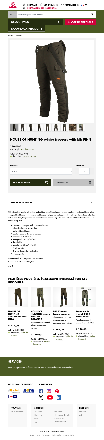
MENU (94, 5)
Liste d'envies (62, 182)
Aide (38, 435)
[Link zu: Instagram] (49, 391)
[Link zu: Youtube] (50, 397)
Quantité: (79, 166)
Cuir (80, 415)
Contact (36, 422)
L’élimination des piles (62, 415)
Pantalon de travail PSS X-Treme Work (83, 314)
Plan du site (45, 435)
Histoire (36, 419)
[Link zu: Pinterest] (57, 391)
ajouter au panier (21, 182)
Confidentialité (56, 435)
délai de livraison (29, 156)
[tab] (51, 203)
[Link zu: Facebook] (41, 391)
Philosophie (38, 415)
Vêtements (19, 35)
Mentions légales (69, 435)
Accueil (10, 35)
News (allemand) (17, 412)
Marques (82, 412)
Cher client (37, 412)
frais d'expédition (27, 149)
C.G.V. (32, 435)
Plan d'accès (58, 412)
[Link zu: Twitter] (41, 397)
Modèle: (14, 166)
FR (86, 5)
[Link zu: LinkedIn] (59, 397)
